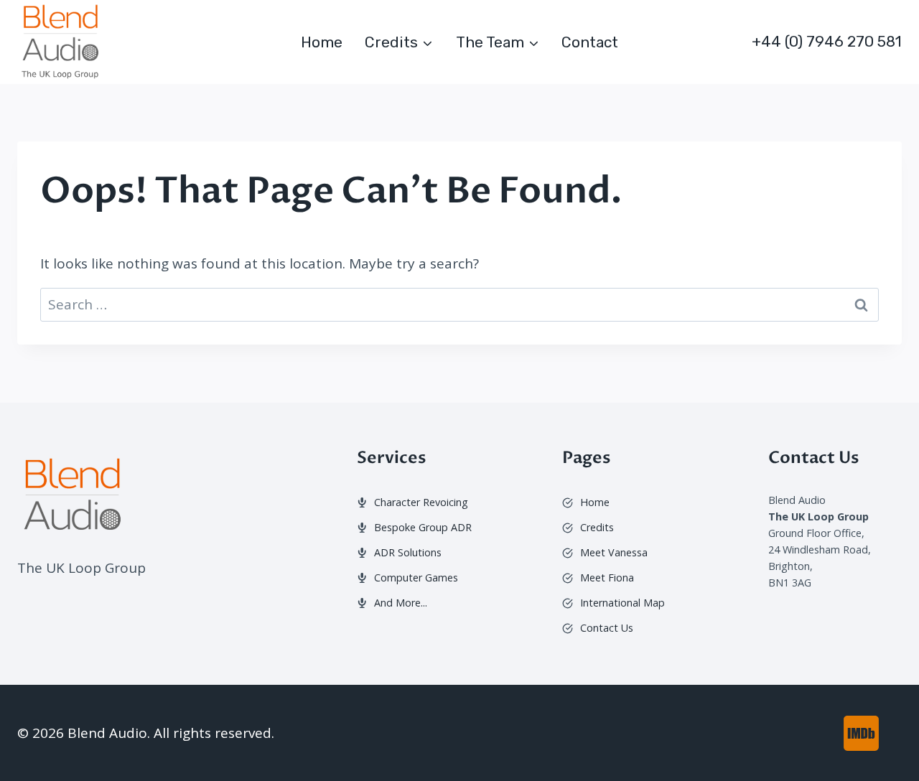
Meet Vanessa (614, 552)
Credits (597, 527)
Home (321, 42)
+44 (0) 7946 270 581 (827, 41)
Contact (589, 42)
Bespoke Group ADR (423, 527)
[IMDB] (861, 733)
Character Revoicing (421, 502)
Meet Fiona (607, 577)
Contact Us (606, 628)
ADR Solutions (408, 552)
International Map (622, 602)
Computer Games (416, 577)
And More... (400, 602)
